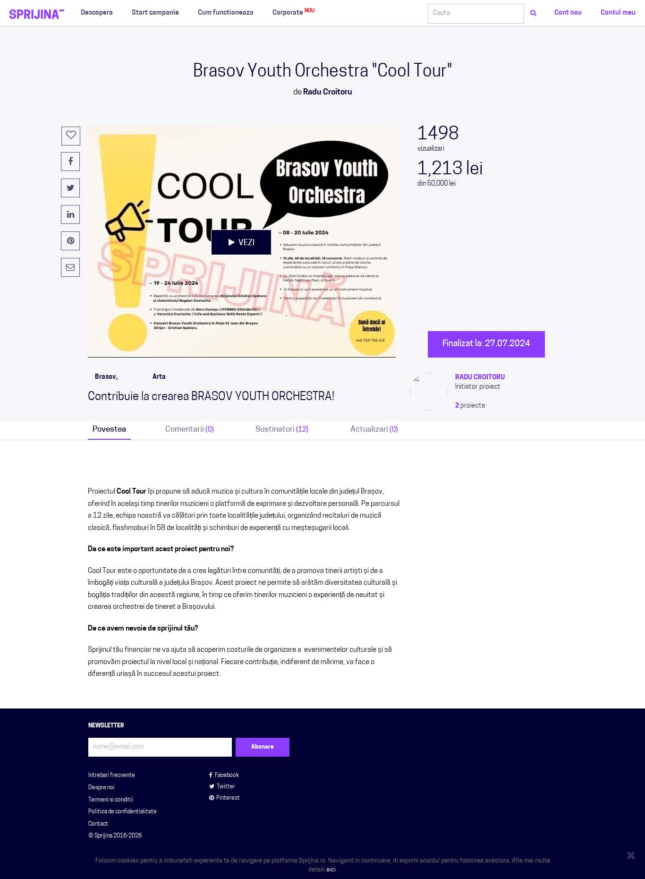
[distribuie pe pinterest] (70, 240)
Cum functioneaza (226, 13)
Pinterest (228, 798)
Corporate (293, 13)
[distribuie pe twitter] (70, 188)
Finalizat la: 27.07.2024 (486, 344)
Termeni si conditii (110, 800)
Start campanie (155, 13)
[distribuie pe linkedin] (70, 214)
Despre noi (101, 788)
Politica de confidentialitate (122, 812)
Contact (98, 824)
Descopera (97, 13)
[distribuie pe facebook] (70, 161)
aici (331, 870)
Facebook (227, 775)
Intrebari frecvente (111, 775)
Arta (159, 377)
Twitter (226, 787)
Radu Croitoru (480, 377)
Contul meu (618, 13)
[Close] (632, 853)
